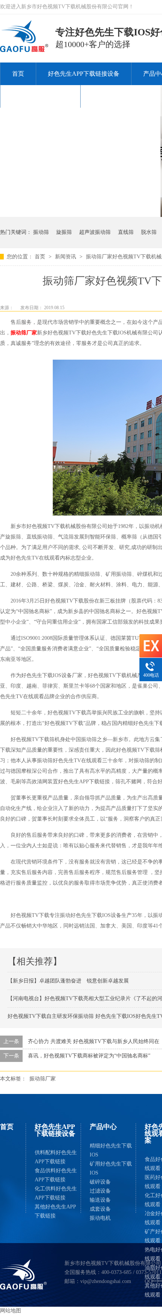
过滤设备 (100, 1191)
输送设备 (100, 1200)
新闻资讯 (66, 256)
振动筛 (41, 232)
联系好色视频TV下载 (120, 96)
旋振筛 (64, 232)
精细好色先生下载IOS (111, 1150)
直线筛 (126, 232)
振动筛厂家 (24, 333)
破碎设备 (100, 1182)
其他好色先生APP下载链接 (55, 1211)
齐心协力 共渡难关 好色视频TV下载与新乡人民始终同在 (93, 1041)
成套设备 (100, 1209)
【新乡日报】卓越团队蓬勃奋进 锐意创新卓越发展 (68, 981)
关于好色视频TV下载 (40, 96)
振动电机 (100, 1218)
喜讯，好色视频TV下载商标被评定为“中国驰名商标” (89, 1056)
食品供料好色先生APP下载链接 (56, 1175)
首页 (18, 73)
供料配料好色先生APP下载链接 (56, 1157)
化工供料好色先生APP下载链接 (56, 1193)
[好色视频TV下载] (23, 1274)
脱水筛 (149, 232)
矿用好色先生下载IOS (111, 1168)
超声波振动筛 (95, 232)
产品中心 (103, 1126)
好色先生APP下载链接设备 (83, 73)
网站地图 (10, 1310)
